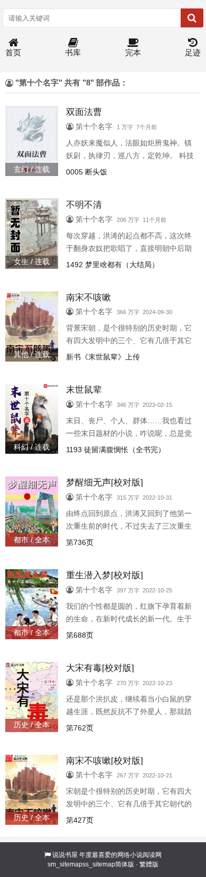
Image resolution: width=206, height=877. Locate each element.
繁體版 (148, 864)
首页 (13, 52)
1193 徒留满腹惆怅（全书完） (115, 449)
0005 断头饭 (86, 172)
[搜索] (192, 17)
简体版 (124, 864)
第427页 (79, 820)
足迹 (193, 52)
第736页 (79, 542)
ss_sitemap (98, 864)
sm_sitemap (65, 864)
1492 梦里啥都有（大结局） (112, 264)
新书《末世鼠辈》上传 (103, 357)
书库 (73, 52)
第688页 (79, 635)
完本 (133, 52)
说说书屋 (65, 855)
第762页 (79, 728)
